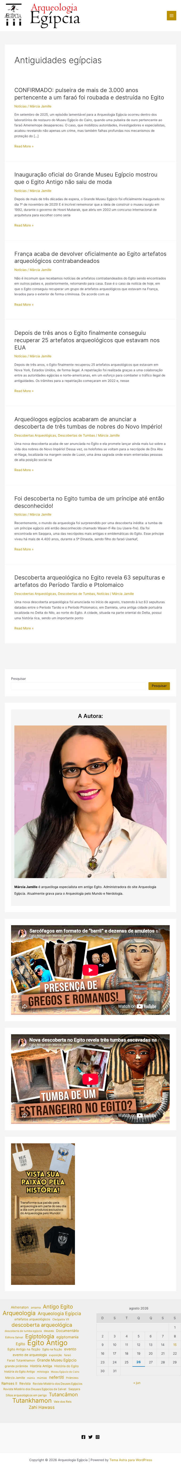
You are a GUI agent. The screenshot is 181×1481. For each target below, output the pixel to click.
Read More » (23, 146)
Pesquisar (18, 679)
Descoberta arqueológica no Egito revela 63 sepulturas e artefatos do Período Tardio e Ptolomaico (89, 581)
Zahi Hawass (42, 1407)
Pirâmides (72, 1377)
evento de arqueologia (30, 1355)
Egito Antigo (47, 1343)
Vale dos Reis (62, 1401)
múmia (31, 1377)
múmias (42, 1377)
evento (70, 1349)
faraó (67, 1355)
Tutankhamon (32, 1400)
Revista (25, 1383)
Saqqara (74, 1389)
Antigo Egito (58, 1306)
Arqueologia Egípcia (59, 1313)
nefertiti (56, 1377)
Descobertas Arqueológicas (35, 435)
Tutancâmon (63, 1394)
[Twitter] (90, 1437)
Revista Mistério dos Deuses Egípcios (57, 1383)
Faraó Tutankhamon (21, 1360)
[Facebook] (83, 1437)
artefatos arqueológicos (32, 1319)
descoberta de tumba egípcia (23, 1331)
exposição (55, 1355)
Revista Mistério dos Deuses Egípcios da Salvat (34, 1389)
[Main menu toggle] (172, 16)
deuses (49, 1331)
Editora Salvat (14, 1337)
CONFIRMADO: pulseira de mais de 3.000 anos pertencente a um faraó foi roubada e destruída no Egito (89, 94)
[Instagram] (97, 1437)
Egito (20, 1343)
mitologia (43, 1371)
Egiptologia (39, 1336)
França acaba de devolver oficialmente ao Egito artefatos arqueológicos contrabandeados (90, 257)
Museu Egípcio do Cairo (65, 1371)
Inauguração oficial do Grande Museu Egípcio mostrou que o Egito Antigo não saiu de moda (85, 178)
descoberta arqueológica (42, 1325)
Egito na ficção (52, 1349)
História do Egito (66, 1366)
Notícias (20, 106)
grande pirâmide (16, 1366)
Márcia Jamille (15, 1377)
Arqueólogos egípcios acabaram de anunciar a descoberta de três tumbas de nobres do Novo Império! (88, 423)
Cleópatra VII (60, 1319)
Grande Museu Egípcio (56, 1360)
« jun (136, 1383)
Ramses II (9, 1383)
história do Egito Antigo (19, 1371)
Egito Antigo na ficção (24, 1349)
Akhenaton (20, 1307)
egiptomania (67, 1337)
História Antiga (41, 1366)
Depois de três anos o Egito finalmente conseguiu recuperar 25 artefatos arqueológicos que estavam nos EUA (87, 340)
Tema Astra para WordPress (131, 1460)
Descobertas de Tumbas (76, 435)
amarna (36, 1307)
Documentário (67, 1331)
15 (175, 1345)
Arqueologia (19, 1313)
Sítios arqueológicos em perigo (26, 1395)
